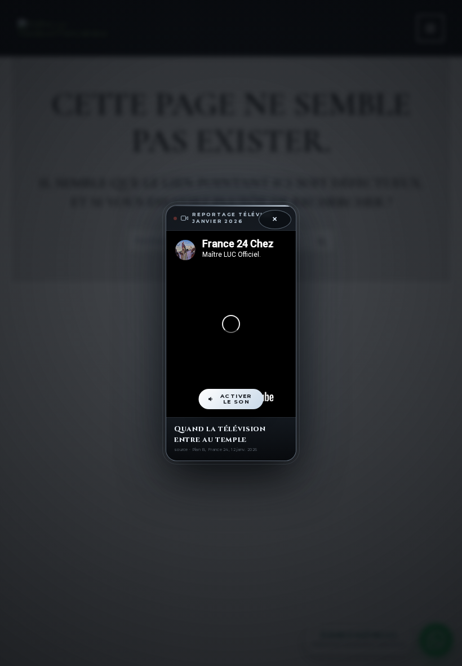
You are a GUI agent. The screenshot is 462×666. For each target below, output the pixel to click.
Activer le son (236, 399)
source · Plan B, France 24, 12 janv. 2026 (215, 449)
